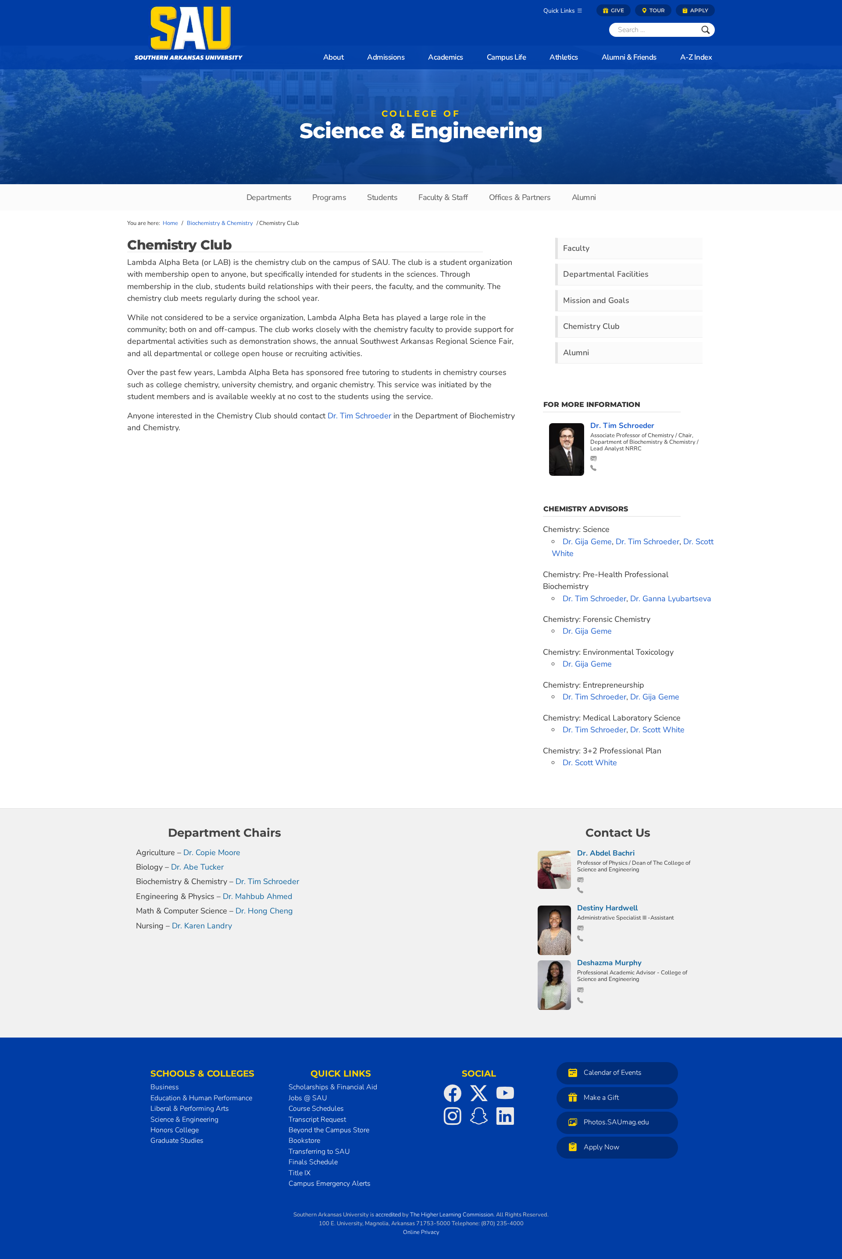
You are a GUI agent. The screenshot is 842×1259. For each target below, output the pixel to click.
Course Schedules (316, 1108)
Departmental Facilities (606, 274)
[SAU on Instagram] (453, 1116)
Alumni (576, 352)
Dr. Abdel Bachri (606, 853)
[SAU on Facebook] (453, 1093)
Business (164, 1087)
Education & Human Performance (201, 1098)
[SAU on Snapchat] (479, 1116)
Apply (698, 10)
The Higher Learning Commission (451, 1215)
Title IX (299, 1173)
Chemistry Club (591, 326)
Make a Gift (601, 1097)
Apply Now (601, 1147)
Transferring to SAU (319, 1151)
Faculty (576, 248)
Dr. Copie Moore (211, 852)
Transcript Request (317, 1119)
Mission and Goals (596, 300)
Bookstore (304, 1140)
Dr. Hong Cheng (264, 911)
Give (617, 10)
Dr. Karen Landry (202, 925)
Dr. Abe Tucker (197, 867)
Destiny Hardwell (607, 908)
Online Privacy (421, 1232)
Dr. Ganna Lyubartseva (670, 598)
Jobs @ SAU (308, 1098)
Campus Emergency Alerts (330, 1183)
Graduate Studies (176, 1140)
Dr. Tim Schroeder (360, 415)
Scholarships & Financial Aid (333, 1087)
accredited (388, 1215)
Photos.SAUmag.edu (616, 1122)
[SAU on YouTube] (505, 1093)
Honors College (174, 1130)
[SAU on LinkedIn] (505, 1116)
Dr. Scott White (657, 729)
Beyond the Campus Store (329, 1130)
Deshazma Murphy (609, 963)
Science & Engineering (421, 127)
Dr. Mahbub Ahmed (258, 896)
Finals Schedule (313, 1162)
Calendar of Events (613, 1073)
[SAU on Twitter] (479, 1093)
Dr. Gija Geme (587, 541)
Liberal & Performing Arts (189, 1108)
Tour (656, 10)
